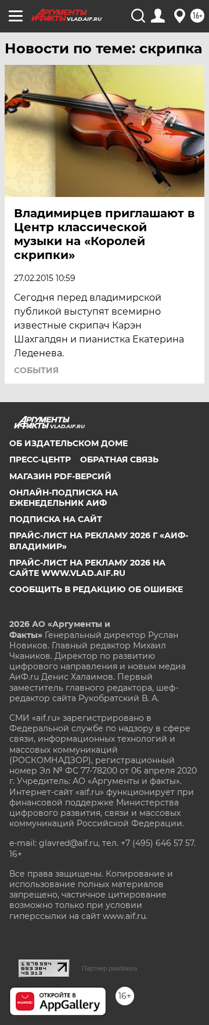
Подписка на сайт (55, 519)
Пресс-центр (40, 459)
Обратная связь (119, 459)
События (36, 370)
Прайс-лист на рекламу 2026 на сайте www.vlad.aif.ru (87, 567)
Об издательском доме (68, 443)
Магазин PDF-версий (60, 476)
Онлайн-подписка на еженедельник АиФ (63, 497)
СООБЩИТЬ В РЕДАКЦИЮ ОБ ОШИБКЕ (96, 589)
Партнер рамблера (109, 968)
